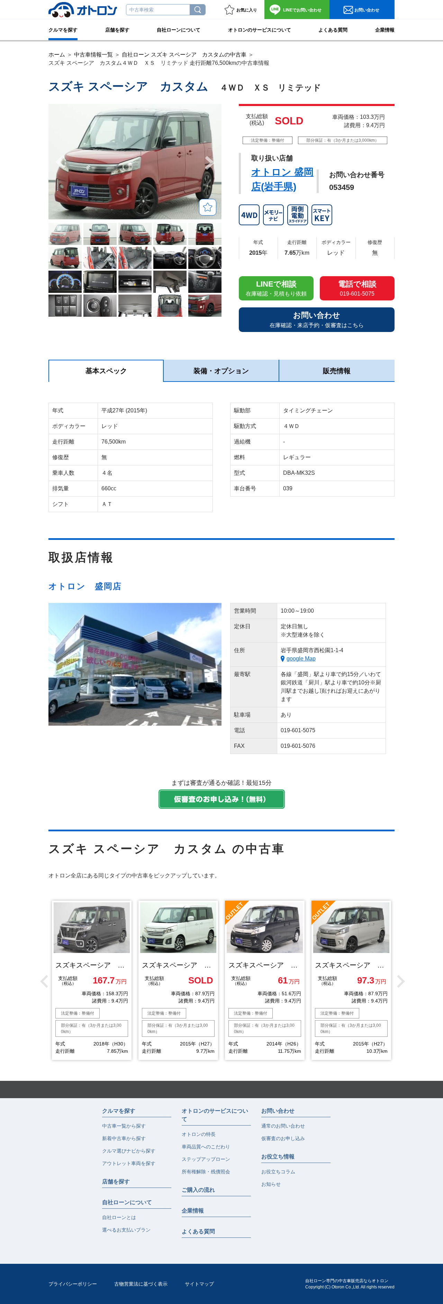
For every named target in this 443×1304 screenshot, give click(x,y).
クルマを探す (63, 30)
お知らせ (271, 1184)
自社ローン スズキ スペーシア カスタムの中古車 (184, 55)
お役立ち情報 (278, 1156)
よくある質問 (332, 30)
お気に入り (246, 10)
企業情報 (385, 30)
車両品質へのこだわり (206, 1146)
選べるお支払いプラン (126, 1230)
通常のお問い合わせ (283, 1126)
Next (399, 980)
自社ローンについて (178, 30)
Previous (43, 980)
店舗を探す (117, 30)
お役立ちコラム (278, 1171)
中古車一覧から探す (124, 1126)
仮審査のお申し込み (283, 1138)
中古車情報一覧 (93, 55)
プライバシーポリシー (72, 1284)
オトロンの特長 (199, 1134)
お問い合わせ (302, 10)
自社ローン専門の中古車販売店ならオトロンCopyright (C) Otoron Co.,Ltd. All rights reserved (350, 1283)
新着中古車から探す (124, 1138)
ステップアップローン (206, 1159)
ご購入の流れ (198, 1190)
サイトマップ (199, 1284)
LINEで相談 (276, 288)
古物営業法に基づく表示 (141, 1284)
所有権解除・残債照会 (206, 1171)
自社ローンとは (119, 1217)
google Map (301, 659)
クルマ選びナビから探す (128, 1151)
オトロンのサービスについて (259, 30)
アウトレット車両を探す (128, 1163)
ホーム (56, 55)
